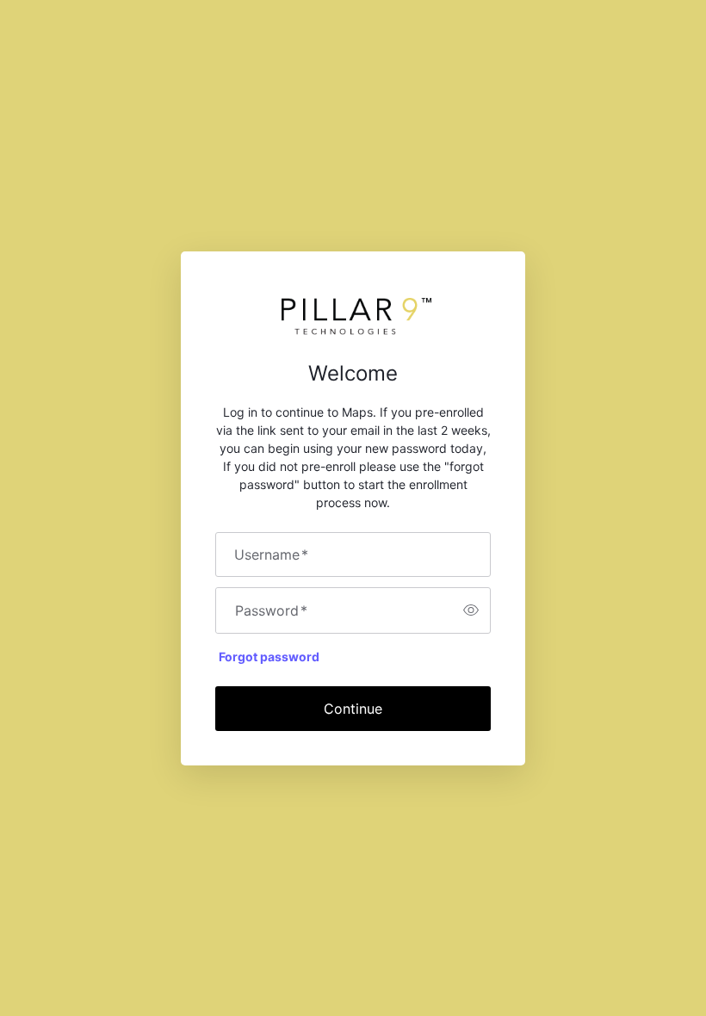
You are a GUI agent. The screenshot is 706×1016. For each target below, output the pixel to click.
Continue (353, 708)
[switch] (471, 610)
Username (271, 554)
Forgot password (269, 656)
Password (271, 610)
